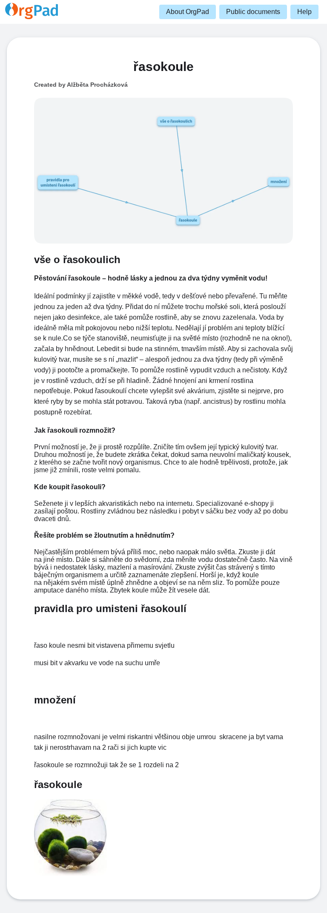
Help (304, 11)
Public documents (253, 11)
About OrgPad (187, 11)
